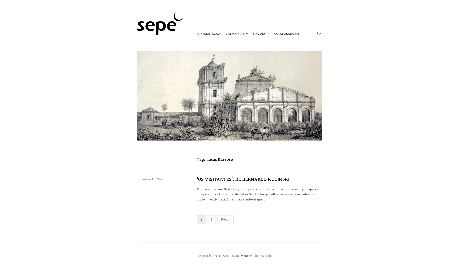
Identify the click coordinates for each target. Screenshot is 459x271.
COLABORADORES (287, 34)
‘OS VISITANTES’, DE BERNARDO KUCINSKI (243, 179)
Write (245, 256)
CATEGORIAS (235, 34)
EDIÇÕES (259, 34)
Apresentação (208, 34)
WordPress (220, 256)
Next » (225, 219)
